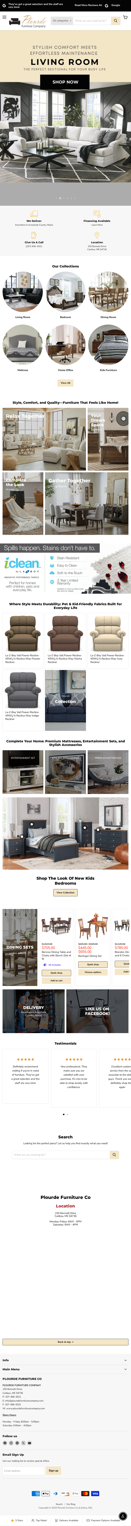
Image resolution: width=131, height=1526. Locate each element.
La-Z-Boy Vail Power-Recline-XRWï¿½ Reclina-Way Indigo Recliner (22, 715)
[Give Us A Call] (34, 241)
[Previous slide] (9, 118)
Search (59, 1504)
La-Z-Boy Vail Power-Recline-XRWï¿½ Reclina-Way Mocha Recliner (65, 659)
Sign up (53, 1471)
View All (65, 383)
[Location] (97, 241)
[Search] (115, 21)
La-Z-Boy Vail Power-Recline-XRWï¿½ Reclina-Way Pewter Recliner (22, 659)
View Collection (65, 892)
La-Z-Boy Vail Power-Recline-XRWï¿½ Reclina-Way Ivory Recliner (107, 659)
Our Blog (70, 1504)
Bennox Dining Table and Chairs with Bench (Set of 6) (56, 955)
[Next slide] (121, 118)
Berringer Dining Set (89, 956)
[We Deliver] (34, 218)
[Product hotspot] (31, 824)
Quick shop (56, 972)
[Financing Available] (97, 218)
